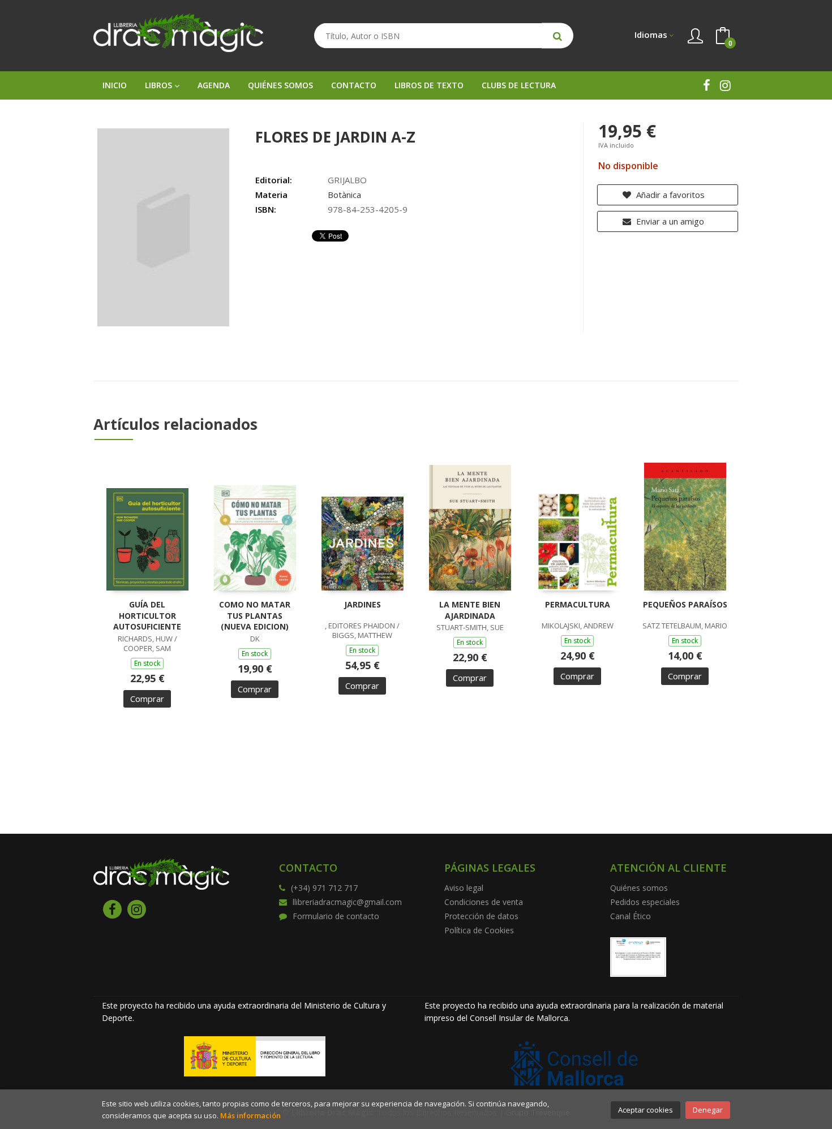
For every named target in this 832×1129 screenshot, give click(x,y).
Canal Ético (630, 916)
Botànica (344, 194)
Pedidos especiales (645, 902)
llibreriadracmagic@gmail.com (347, 902)
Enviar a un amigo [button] (669, 221)
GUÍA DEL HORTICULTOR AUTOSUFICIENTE (147, 615)
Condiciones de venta (483, 902)
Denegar (708, 1110)
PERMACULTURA (577, 604)
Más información (250, 1115)
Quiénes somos (639, 887)
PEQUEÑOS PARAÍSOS (685, 604)
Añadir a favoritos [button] (669, 194)
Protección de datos (481, 916)
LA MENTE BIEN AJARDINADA (469, 610)
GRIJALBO (347, 180)
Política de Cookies (479, 930)
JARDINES (362, 604)
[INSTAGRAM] (725, 85)
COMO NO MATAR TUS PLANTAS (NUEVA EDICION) (254, 615)
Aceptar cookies (645, 1110)
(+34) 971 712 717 (324, 887)
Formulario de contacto (336, 916)
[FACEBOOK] (706, 85)
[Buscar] (557, 36)
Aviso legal (463, 887)
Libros (159, 85)
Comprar (147, 698)
